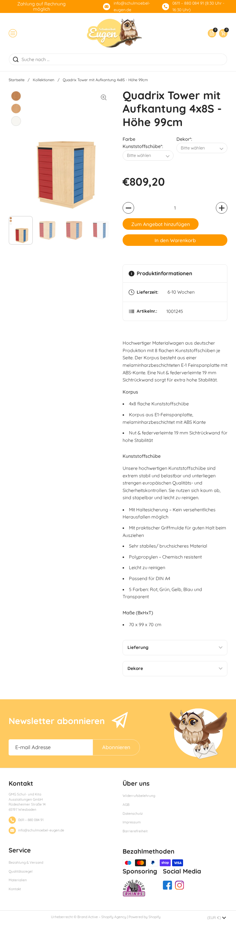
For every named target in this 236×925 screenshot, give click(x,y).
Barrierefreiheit (135, 831)
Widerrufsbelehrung (139, 795)
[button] (221, 33)
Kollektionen (43, 79)
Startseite (16, 79)
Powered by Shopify (145, 917)
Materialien (18, 880)
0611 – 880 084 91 (30, 820)
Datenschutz (133, 813)
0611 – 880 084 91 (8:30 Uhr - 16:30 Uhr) (198, 6)
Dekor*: (184, 139)
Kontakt (15, 889)
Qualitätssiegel (21, 871)
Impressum (132, 822)
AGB (126, 804)
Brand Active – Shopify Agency (101, 917)
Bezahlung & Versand (26, 862)
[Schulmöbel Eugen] (114, 33)
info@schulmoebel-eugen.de (132, 6)
